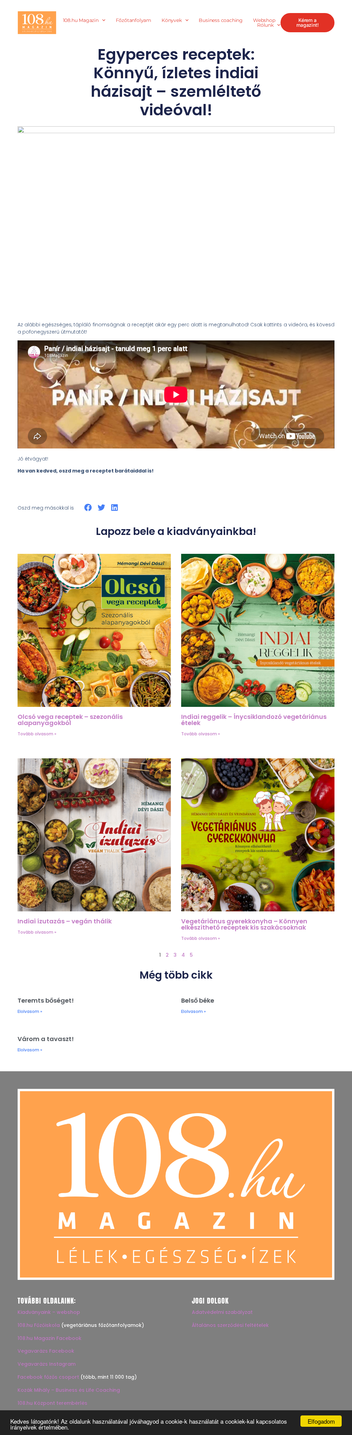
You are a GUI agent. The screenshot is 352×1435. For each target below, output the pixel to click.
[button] (88, 508)
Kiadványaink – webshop (49, 1312)
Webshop (264, 20)
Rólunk (265, 25)
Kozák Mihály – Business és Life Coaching (69, 1390)
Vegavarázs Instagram (47, 1364)
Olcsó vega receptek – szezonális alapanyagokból (70, 719)
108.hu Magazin (81, 20)
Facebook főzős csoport (48, 1377)
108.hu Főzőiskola (39, 1325)
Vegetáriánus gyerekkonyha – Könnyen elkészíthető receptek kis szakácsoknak (244, 924)
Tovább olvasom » (37, 734)
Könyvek (172, 20)
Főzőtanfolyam (133, 20)
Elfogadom (321, 1421)
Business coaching (221, 20)
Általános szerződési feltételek (230, 1325)
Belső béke (197, 1000)
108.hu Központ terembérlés (52, 1403)
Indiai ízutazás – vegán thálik (65, 921)
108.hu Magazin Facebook (49, 1338)
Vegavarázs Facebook (46, 1351)
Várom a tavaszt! (46, 1039)
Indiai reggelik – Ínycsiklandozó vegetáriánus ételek (254, 719)
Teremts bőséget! (46, 1000)
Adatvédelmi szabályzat (222, 1312)
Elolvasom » (30, 1011)
